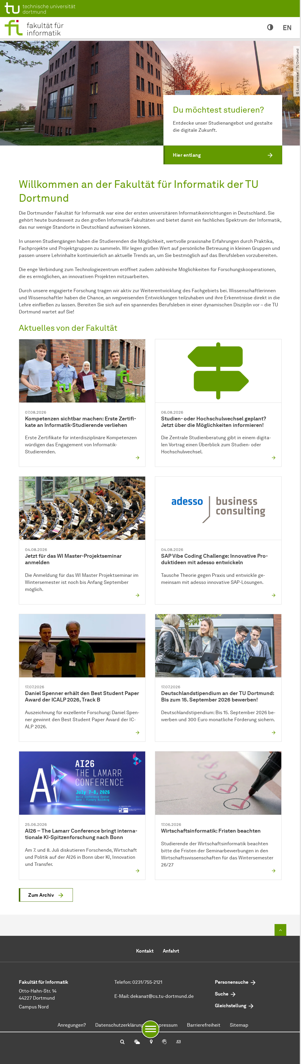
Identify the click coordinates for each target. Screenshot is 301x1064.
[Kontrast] (270, 27)
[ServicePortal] (164, 1042)
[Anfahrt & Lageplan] (151, 1042)
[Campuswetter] (137, 1042)
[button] (222, 155)
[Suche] (122, 1042)
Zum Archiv (41, 895)
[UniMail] (178, 1042)
